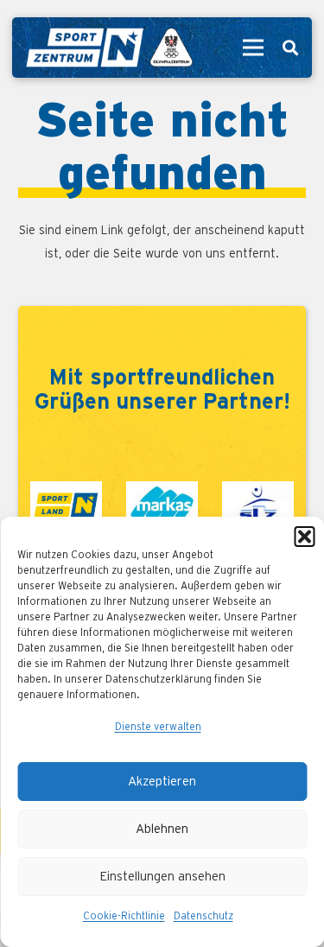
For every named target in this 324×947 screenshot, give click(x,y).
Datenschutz (203, 916)
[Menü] (253, 47)
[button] (304, 536)
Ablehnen (162, 829)
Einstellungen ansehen (162, 876)
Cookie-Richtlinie (124, 916)
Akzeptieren (162, 781)
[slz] (258, 505)
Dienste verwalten (158, 726)
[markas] (162, 505)
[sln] (66, 505)
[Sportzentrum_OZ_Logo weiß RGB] (108, 47)
